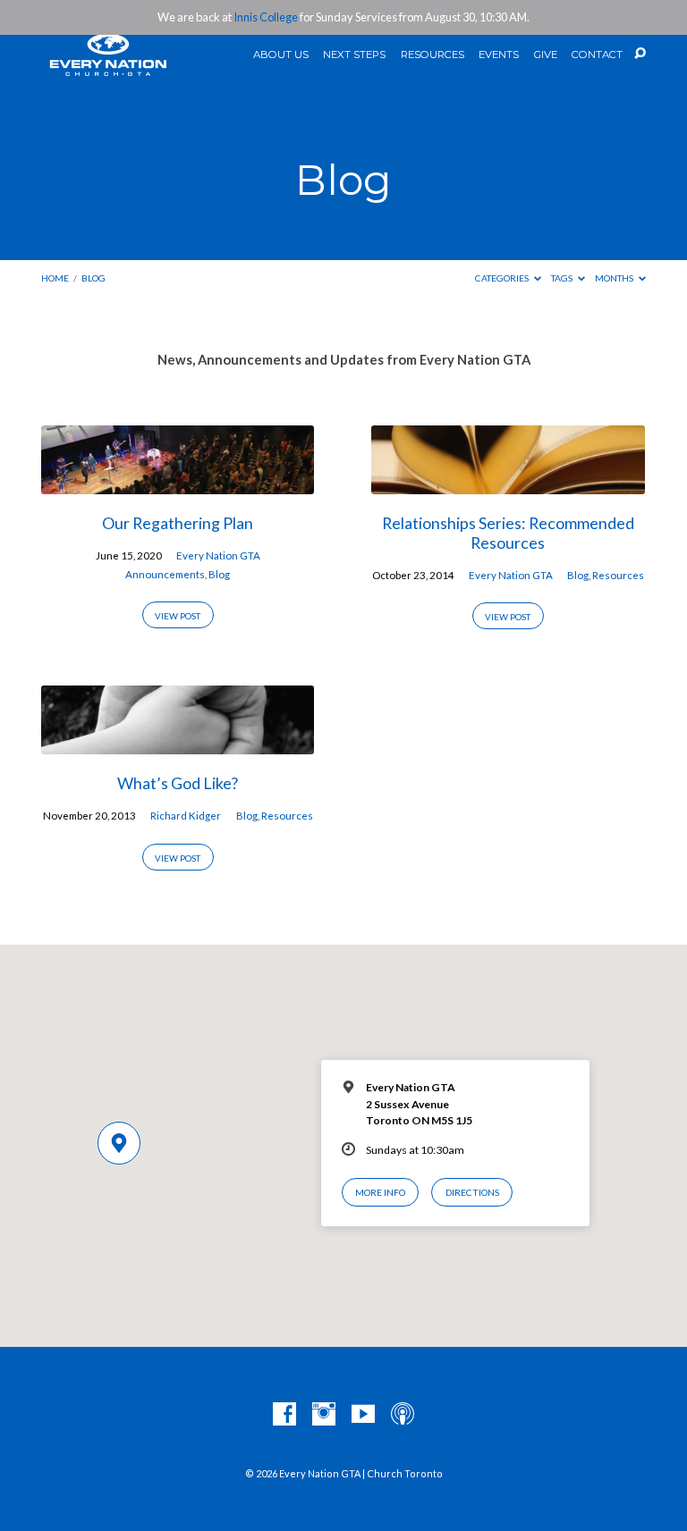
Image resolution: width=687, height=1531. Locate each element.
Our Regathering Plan (177, 523)
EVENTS (499, 55)
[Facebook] (284, 1414)
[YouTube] (363, 1414)
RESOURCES (432, 55)
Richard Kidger (185, 815)
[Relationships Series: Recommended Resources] (507, 483)
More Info (380, 1192)
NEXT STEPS (354, 55)
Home (55, 278)
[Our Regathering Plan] (177, 483)
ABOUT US (281, 55)
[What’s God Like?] (177, 743)
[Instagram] (323, 1414)
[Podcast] (402, 1414)
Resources (618, 575)
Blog (93, 278)
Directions (472, 1192)
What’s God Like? (177, 783)
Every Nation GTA (218, 555)
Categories (502, 278)
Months (615, 278)
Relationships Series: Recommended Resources (508, 532)
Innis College (265, 17)
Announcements (165, 574)
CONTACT (597, 55)
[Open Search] (640, 54)
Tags (562, 278)
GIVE (545, 55)
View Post (177, 615)
